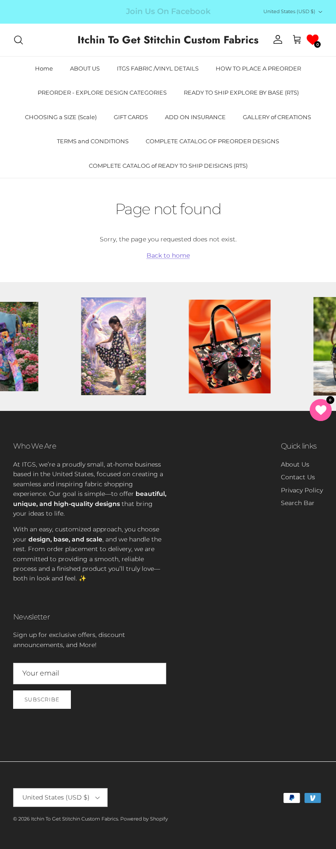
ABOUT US (85, 68)
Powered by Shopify (144, 819)
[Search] (18, 40)
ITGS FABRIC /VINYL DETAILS (158, 68)
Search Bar (298, 503)
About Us (295, 464)
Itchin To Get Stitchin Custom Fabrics (74, 819)
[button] (312, 40)
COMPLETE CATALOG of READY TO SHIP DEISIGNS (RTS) (168, 165)
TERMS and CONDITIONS (93, 141)
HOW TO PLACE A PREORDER (258, 68)
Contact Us (298, 477)
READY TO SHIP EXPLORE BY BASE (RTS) (241, 92)
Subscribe (42, 699)
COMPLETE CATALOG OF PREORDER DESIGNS (212, 141)
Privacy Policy (302, 490)
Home (44, 68)
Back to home (168, 255)
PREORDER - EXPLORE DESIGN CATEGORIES (102, 92)
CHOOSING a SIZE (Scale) (61, 116)
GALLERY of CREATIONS (277, 116)
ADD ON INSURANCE (195, 116)
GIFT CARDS (131, 116)
